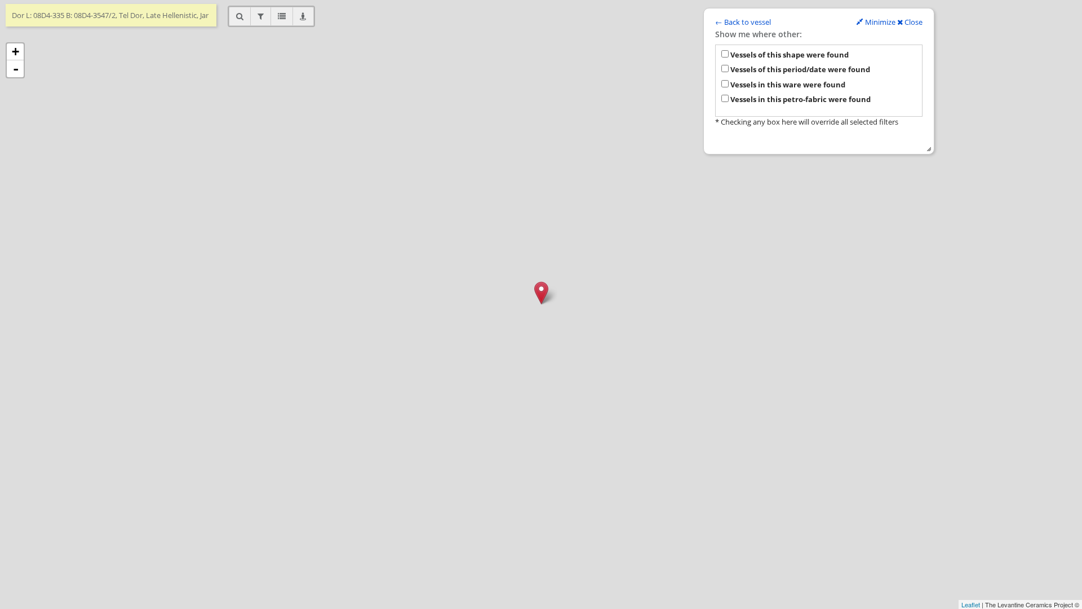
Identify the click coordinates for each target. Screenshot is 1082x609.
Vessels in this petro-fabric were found (800, 99)
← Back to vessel (743, 22)
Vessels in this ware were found (787, 85)
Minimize (879, 22)
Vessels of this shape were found (789, 55)
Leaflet (970, 604)
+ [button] (15, 52)
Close (913, 22)
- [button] (16, 69)
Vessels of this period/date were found (799, 69)
